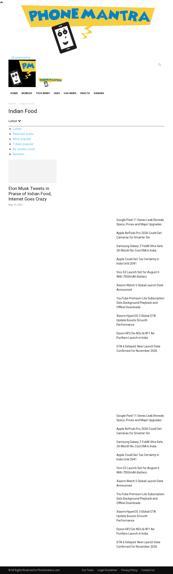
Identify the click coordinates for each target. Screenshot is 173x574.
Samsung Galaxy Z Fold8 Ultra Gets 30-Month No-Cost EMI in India (139, 248)
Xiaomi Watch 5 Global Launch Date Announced (139, 287)
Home (14, 93)
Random (18, 154)
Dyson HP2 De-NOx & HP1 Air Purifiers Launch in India (135, 335)
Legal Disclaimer (107, 570)
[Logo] (22, 86)
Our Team (88, 570)
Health (85, 93)
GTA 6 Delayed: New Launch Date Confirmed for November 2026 (138, 348)
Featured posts (23, 134)
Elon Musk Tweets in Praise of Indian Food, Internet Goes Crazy (29, 194)
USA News (70, 93)
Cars (57, 93)
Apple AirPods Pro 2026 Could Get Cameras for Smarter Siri (139, 235)
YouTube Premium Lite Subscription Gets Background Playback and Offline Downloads (140, 303)
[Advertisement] (140, 189)
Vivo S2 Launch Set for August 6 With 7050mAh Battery (137, 274)
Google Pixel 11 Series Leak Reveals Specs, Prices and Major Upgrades (140, 222)
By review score (24, 149)
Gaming (99, 93)
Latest (17, 128)
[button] (159, 65)
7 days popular (23, 144)
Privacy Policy (129, 570)
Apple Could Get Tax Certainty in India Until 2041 (137, 261)
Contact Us (147, 570)
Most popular (22, 139)
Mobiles (27, 93)
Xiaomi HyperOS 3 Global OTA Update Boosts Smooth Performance (136, 320)
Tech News (43, 93)
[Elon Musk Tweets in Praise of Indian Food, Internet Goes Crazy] (32, 171)
